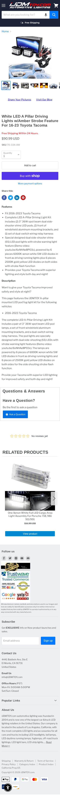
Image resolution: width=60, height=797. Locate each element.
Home (5, 31)
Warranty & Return (24, 760)
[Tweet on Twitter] (10, 197)
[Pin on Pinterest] (23, 197)
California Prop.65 (11, 767)
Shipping (6, 760)
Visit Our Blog (44, 99)
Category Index (27, 764)
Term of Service (45, 760)
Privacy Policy (9, 764)
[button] (46, 15)
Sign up (48, 640)
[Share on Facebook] (4, 197)
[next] (54, 498)
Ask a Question (17, 414)
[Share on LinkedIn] (16, 197)
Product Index (46, 764)
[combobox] (26, 15)
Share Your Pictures (19, 99)
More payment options (30, 183)
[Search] (54, 15)
